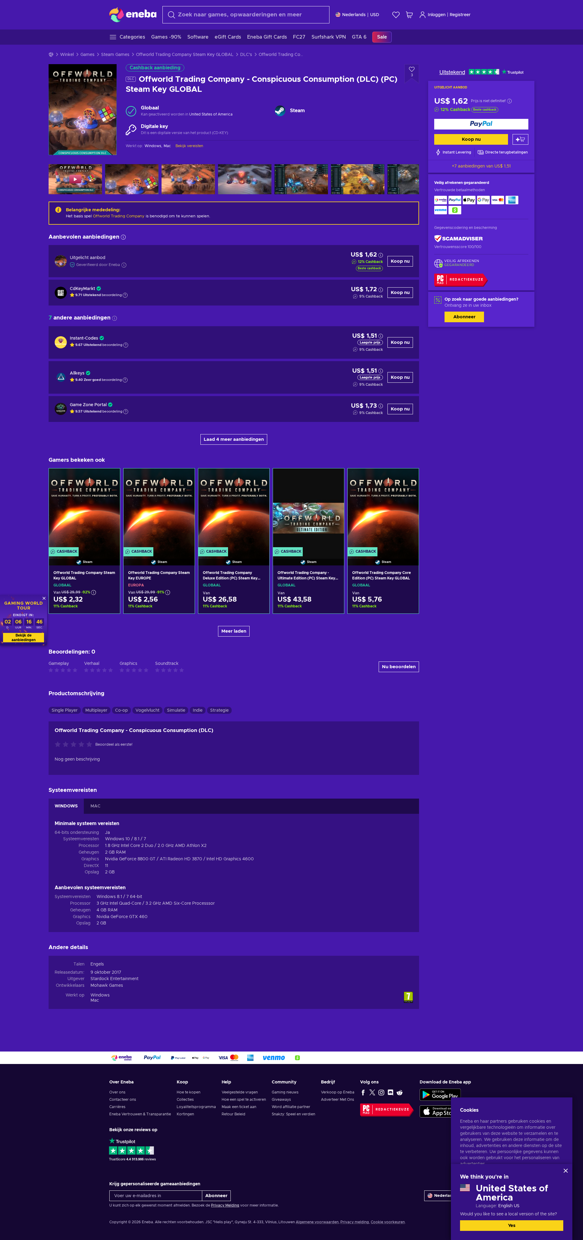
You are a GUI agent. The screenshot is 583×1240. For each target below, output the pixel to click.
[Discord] (390, 1092)
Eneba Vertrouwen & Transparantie (140, 1114)
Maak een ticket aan (239, 1107)
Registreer (460, 15)
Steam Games (115, 55)
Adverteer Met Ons (337, 1099)
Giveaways (281, 1099)
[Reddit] (400, 1092)
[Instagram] (381, 1092)
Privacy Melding (225, 1205)
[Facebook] (363, 1092)
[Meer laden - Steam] (280, 110)
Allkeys (77, 373)
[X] (372, 1092)
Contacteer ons (122, 1099)
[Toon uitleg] (125, 295)
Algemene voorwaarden (317, 1222)
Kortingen (185, 1114)
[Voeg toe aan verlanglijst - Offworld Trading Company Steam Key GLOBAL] (109, 478)
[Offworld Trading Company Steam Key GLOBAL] (84, 509)
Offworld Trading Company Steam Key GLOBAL (185, 55)
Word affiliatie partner (291, 1107)
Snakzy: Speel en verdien (293, 1114)
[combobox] (246, 14)
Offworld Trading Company (119, 216)
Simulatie (176, 710)
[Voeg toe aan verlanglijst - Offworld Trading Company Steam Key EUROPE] (184, 478)
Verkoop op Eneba (337, 1092)
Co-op (121, 710)
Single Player (65, 710)
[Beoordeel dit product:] (75, 744)
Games (87, 55)
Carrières (117, 1107)
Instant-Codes (84, 338)
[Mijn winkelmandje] (409, 14)
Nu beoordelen (399, 667)
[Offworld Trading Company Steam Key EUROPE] (159, 509)
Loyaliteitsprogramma (196, 1107)
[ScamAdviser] (458, 238)
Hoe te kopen (188, 1092)
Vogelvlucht (147, 710)
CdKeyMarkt (82, 289)
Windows (100, 995)
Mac (94, 1000)
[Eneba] (132, 14)
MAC (95, 806)
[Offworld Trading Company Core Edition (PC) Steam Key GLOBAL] (383, 509)
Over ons (117, 1092)
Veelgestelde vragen (240, 1092)
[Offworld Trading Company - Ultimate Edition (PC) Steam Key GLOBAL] (308, 509)
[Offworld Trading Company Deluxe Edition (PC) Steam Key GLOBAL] (233, 509)
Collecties (185, 1099)
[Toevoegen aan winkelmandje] (520, 139)
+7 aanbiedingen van (481, 166)
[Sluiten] (565, 1170)
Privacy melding (354, 1222)
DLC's (246, 55)
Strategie (219, 710)
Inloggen (436, 15)
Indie (198, 710)
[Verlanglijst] (396, 14)
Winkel (67, 55)
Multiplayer (96, 710)
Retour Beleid (233, 1114)
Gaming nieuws (285, 1092)
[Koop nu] (481, 124)
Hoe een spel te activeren (244, 1099)
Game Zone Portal (88, 405)
